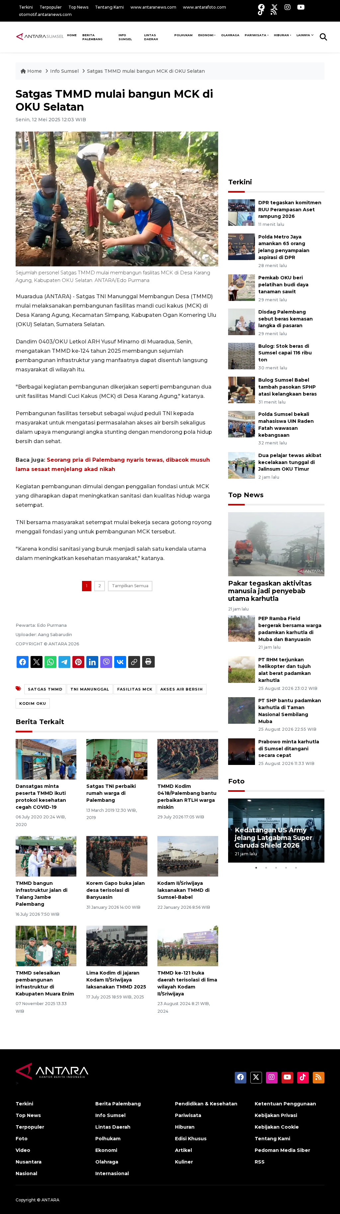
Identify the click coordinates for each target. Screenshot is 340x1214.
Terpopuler (51, 7)
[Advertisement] (278, 129)
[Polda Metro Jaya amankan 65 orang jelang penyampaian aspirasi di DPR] (241, 246)
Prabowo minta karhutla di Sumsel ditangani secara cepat (288, 749)
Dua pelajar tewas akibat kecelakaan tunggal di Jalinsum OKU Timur (289, 462)
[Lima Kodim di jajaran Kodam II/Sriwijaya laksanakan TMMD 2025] (116, 945)
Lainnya (303, 35)
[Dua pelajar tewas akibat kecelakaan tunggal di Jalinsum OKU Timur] (241, 465)
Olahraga (230, 35)
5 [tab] (296, 867)
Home (34, 71)
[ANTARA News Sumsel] (40, 37)
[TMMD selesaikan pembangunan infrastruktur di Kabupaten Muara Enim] (46, 945)
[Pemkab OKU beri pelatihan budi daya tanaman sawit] (241, 287)
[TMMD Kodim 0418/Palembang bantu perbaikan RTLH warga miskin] (187, 759)
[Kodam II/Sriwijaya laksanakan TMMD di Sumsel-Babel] (187, 856)
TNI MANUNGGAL (89, 689)
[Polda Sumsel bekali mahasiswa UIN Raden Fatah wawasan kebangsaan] (241, 423)
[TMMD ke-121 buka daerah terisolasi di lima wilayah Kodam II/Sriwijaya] (187, 945)
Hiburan (281, 35)
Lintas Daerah (151, 37)
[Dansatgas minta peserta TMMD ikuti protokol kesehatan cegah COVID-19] (46, 759)
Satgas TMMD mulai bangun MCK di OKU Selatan (146, 71)
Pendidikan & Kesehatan (206, 1104)
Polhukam (183, 35)
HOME (72, 35)
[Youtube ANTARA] (301, 7)
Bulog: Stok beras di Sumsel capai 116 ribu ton (285, 353)
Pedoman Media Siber (282, 1150)
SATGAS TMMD (45, 689)
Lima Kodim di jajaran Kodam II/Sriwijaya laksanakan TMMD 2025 (116, 980)
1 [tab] (256, 867)
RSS (260, 1162)
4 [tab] (286, 867)
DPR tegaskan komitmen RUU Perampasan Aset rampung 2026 (289, 210)
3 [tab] (276, 867)
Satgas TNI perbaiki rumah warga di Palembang (111, 793)
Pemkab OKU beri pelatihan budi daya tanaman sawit (283, 285)
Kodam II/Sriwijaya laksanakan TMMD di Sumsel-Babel (183, 890)
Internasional (112, 1173)
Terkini (26, 7)
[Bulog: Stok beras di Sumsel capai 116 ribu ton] (241, 355)
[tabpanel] (276, 830)
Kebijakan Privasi (276, 1115)
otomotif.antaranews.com (45, 14)
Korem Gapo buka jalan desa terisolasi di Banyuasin (115, 890)
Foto (236, 781)
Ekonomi (205, 35)
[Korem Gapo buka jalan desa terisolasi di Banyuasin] (116, 856)
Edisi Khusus (191, 1139)
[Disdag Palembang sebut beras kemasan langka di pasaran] (241, 321)
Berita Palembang (92, 37)
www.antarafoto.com (204, 7)
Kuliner (184, 1162)
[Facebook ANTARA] (261, 7)
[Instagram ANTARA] (288, 7)
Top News (78, 7)
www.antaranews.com (153, 7)
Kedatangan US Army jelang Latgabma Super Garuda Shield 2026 (273, 837)
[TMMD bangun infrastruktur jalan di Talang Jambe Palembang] (46, 856)
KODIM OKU (32, 703)
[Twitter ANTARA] (274, 7)
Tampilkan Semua (130, 585)
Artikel (183, 1150)
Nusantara (29, 1162)
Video (23, 1150)
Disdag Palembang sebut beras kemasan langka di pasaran (285, 319)
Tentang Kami (109, 7)
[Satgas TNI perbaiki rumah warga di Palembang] (116, 759)
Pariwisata (255, 35)
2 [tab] (266, 867)
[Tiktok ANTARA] (261, 12)
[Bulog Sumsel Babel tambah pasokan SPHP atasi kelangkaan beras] (241, 390)
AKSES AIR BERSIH (181, 689)
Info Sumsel (125, 37)
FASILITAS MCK (134, 689)
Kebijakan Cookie (277, 1127)
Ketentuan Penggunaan (285, 1104)
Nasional (26, 1173)
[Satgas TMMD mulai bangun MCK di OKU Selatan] (276, 543)
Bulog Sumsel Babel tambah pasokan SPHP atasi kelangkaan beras (287, 387)
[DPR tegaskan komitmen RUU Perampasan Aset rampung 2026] (241, 212)
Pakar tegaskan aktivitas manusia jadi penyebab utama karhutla (270, 591)
